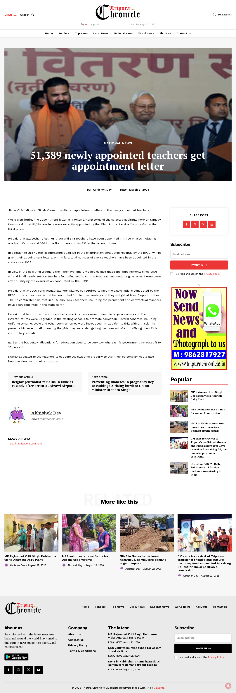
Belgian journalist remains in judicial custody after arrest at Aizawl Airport (43, 384)
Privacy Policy (212, 273)
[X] (195, 224)
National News (118, 143)
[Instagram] (18, 670)
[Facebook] (186, 224)
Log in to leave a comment (26, 443)
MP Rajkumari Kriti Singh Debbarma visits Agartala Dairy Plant (207, 395)
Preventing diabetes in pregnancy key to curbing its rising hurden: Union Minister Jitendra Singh (123, 386)
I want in (197, 265)
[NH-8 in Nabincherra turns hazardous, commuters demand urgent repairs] (179, 427)
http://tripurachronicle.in (47, 418)
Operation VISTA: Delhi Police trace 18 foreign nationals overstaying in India (206, 469)
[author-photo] (6, 565)
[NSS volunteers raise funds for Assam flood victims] (179, 411)
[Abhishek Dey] (17, 415)
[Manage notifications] (228, 686)
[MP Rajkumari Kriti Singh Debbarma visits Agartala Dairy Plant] (179, 396)
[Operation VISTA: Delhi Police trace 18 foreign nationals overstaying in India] (179, 468)
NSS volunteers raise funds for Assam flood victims (208, 411)
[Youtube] (38, 670)
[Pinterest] (203, 224)
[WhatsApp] (212, 224)
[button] (28, 15)
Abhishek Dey (102, 189)
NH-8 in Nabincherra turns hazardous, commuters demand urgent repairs (207, 427)
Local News (115, 642)
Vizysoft (159, 687)
